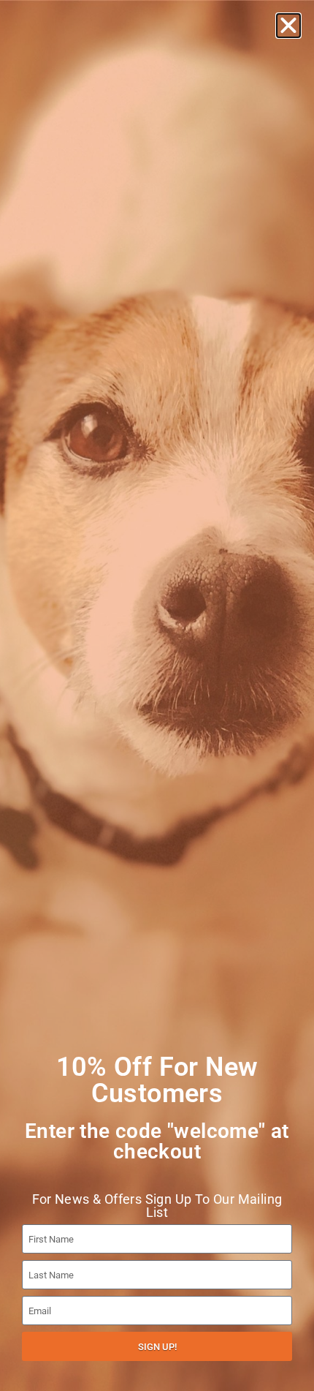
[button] (288, 26)
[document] (157, 695)
